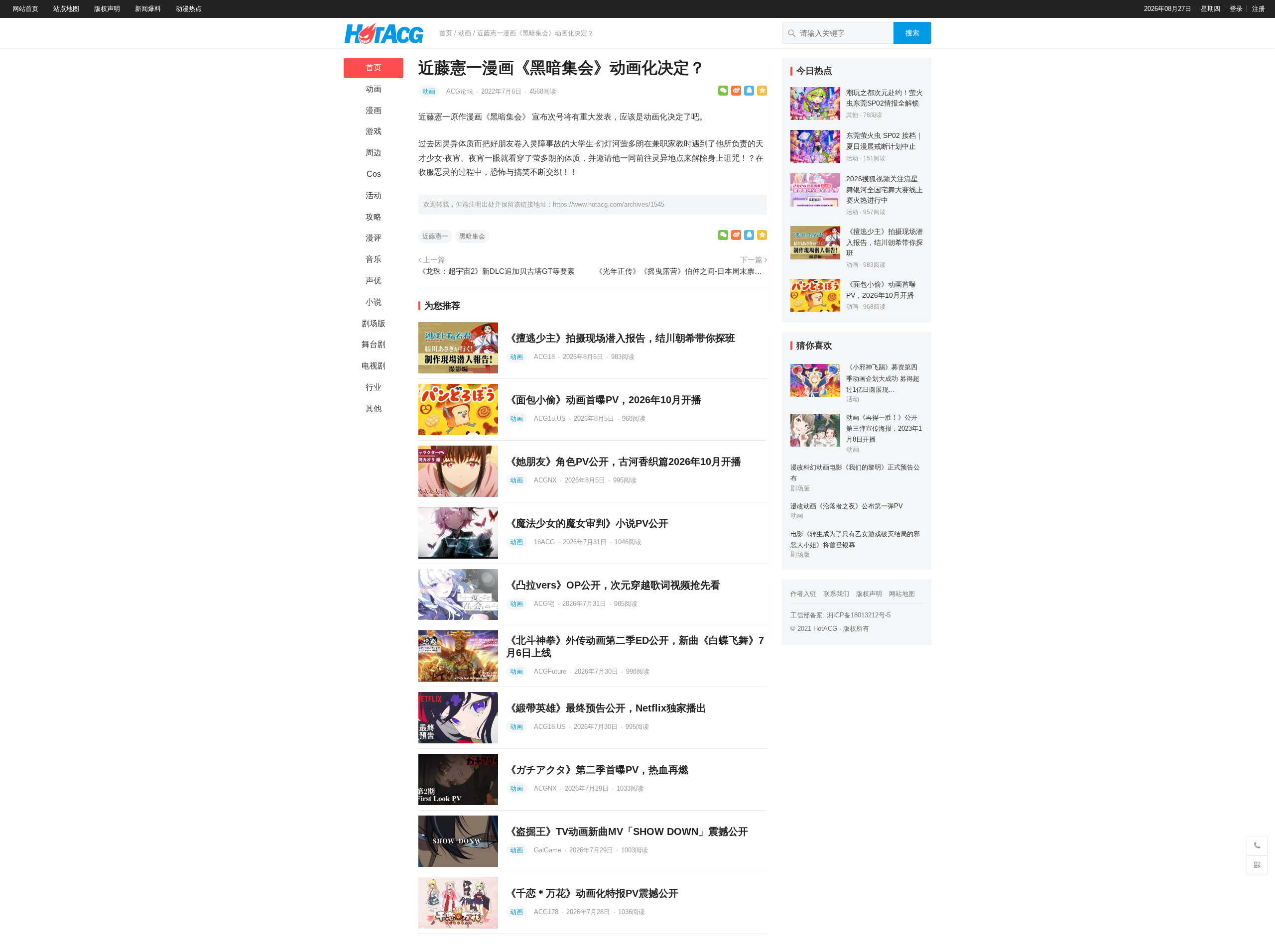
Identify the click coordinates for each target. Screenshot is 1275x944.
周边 (374, 152)
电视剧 (373, 365)
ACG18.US (551, 418)
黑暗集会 (472, 236)
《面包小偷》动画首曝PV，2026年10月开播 (603, 399)
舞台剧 (373, 344)
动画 (464, 33)
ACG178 (547, 912)
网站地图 (902, 593)
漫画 (374, 110)
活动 (374, 195)
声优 (374, 280)
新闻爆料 (148, 8)
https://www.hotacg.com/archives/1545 (608, 204)
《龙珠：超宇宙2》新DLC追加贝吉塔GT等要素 (496, 271)
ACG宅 (545, 603)
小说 (374, 302)
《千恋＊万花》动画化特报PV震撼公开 (592, 893)
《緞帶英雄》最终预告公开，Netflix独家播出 (606, 708)
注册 (1258, 8)
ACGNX (546, 480)
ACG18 (545, 356)
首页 (445, 33)
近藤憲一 (435, 236)
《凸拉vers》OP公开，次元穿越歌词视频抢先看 (613, 585)
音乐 (374, 259)
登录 (1236, 8)
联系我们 (836, 593)
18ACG (545, 542)
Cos (374, 174)
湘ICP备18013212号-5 (859, 615)
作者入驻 (803, 593)
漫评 (374, 238)
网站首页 (25, 8)
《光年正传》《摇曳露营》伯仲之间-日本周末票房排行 (681, 271)
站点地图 (66, 8)
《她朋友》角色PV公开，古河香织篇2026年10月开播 (623, 461)
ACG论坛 (460, 91)
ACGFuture (551, 671)
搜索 (912, 33)
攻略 (374, 217)
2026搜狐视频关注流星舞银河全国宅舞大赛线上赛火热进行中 (884, 189)
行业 (374, 387)
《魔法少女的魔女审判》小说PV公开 (587, 523)
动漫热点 (189, 8)
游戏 (374, 131)
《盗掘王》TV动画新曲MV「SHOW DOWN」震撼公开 (627, 831)
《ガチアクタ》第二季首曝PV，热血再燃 (597, 769)
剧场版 (373, 323)
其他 (374, 408)
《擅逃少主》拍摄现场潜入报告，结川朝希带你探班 (620, 338)
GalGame (548, 850)
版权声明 (107, 8)
